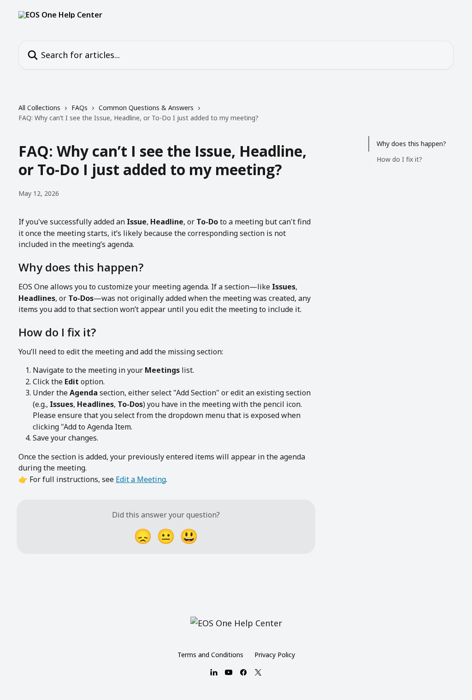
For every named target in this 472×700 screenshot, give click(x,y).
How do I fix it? (399, 159)
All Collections (39, 107)
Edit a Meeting (141, 479)
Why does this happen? (411, 143)
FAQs (79, 107)
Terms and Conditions (210, 654)
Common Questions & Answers (146, 107)
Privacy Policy (274, 654)
